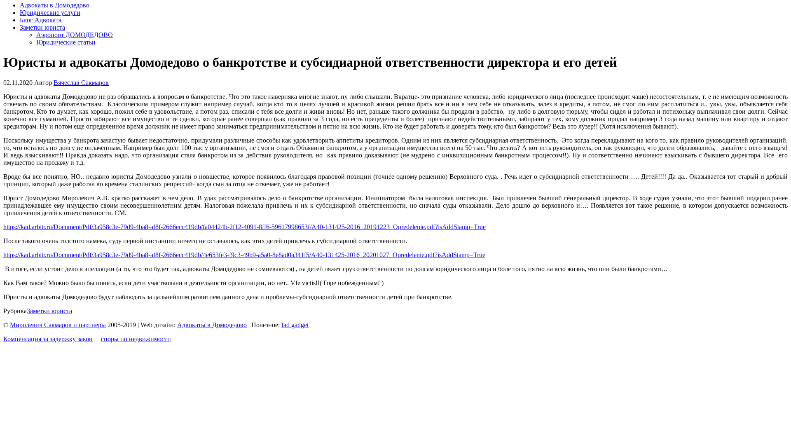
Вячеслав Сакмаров (81, 82)
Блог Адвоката (40, 19)
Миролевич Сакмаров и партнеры (58, 324)
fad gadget (295, 324)
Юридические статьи (66, 42)
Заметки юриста (42, 27)
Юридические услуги (50, 12)
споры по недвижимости (136, 338)
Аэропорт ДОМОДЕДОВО (74, 34)
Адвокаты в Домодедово (54, 5)
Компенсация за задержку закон (48, 338)
